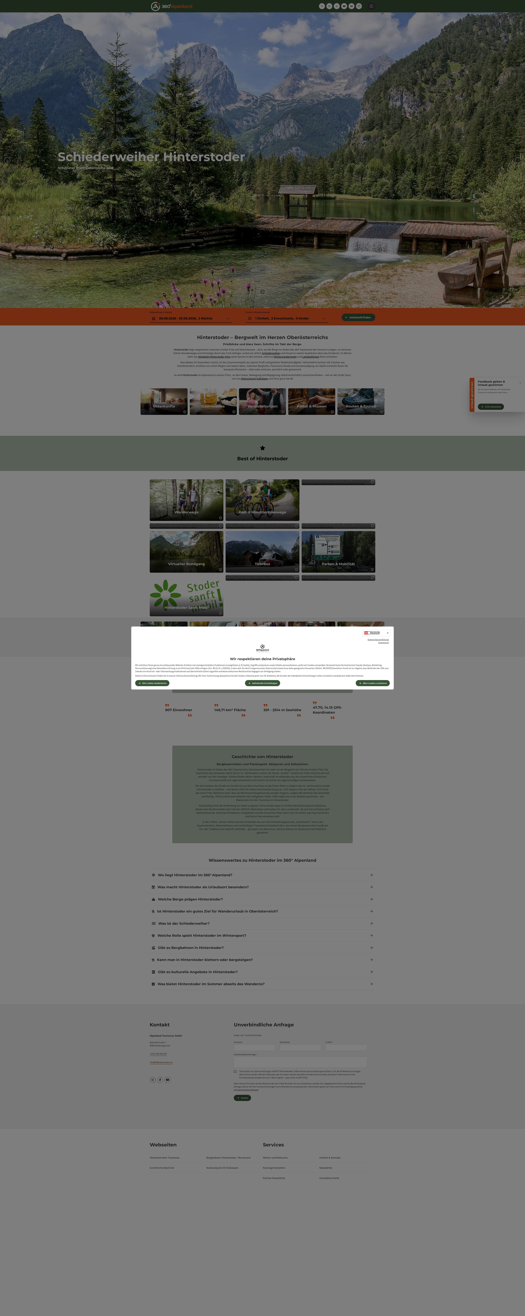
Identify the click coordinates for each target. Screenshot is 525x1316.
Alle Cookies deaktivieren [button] (154, 683)
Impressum (383, 642)
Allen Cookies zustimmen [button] (375, 683)
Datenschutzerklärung (378, 639)
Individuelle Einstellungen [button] (264, 683)
